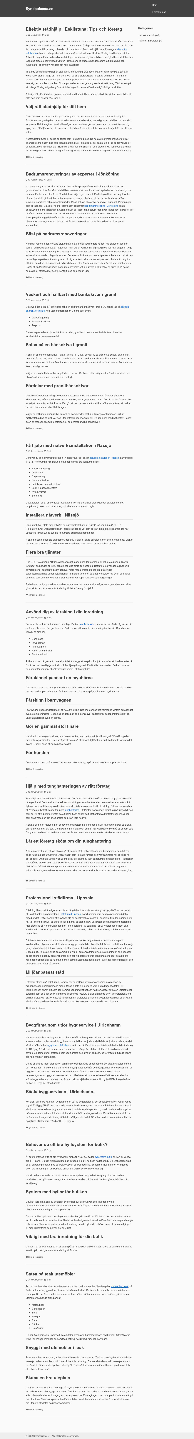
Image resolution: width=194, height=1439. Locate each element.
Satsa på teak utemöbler (50, 1274)
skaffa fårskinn (87, 624)
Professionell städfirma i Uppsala (60, 897)
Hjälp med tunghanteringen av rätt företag (68, 786)
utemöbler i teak (119, 1286)
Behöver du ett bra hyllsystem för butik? (66, 1144)
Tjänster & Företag (36, 594)
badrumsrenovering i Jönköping (101, 205)
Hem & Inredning (35, 156)
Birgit (47, 34)
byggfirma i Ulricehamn (59, 1045)
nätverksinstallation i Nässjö (104, 457)
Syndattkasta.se (39, 8)
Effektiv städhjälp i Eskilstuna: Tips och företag (74, 29)
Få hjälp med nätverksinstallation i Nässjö (68, 445)
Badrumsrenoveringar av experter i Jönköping (72, 174)
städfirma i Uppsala (71, 914)
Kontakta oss (159, 12)
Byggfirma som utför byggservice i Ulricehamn (73, 1025)
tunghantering (72, 810)
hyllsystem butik (103, 1157)
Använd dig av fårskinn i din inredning (64, 611)
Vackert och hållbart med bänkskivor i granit (71, 294)
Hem (154, 5)
